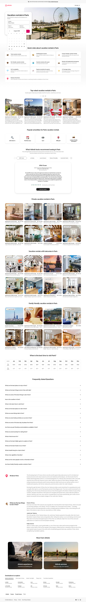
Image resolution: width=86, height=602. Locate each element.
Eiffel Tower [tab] (21, 158)
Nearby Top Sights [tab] (30, 578)
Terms (19, 599)
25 (14, 46)
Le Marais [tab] (32, 158)
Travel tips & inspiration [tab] (48, 578)
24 (11, 46)
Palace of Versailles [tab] (54, 158)
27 (19, 46)
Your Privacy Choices (26, 599)
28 (21, 46)
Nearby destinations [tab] (9, 578)
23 (9, 46)
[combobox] (18, 23)
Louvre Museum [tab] (43, 158)
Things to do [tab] (38, 578)
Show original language (53, 1)
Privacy (15, 599)
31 (11, 49)
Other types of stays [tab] (20, 578)
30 (9, 49)
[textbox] (12, 27)
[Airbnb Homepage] (8, 5)
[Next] (45, 96)
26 (16, 46)
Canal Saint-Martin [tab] (64, 158)
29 (24, 46)
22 (24, 43)
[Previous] (41, 96)
